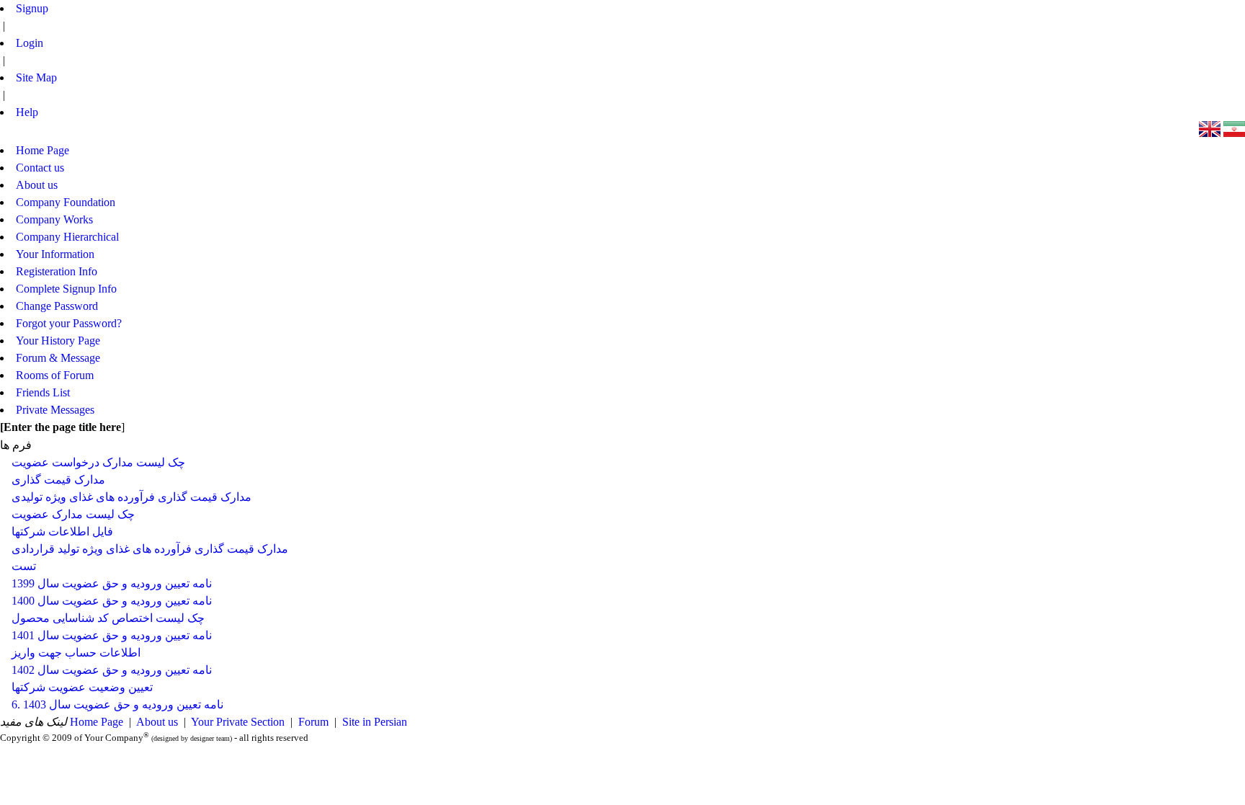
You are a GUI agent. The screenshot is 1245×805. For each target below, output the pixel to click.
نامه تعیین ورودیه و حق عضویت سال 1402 (112, 670)
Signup (32, 8)
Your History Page (58, 340)
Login (29, 43)
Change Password (57, 306)
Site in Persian (374, 722)
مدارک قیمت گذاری (58, 479)
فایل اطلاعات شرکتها (62, 531)
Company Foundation (65, 202)
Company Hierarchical (67, 237)
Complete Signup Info (66, 289)
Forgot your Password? (69, 323)
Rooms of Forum (55, 375)
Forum (313, 722)
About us (157, 722)
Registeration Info (56, 271)
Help (27, 112)
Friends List (43, 392)
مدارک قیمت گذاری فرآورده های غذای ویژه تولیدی (131, 497)
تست (24, 566)
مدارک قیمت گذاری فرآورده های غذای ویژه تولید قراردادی (150, 549)
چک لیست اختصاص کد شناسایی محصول (108, 618)
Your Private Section (238, 722)
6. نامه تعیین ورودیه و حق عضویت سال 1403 (117, 704)
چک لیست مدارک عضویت (73, 514)
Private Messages (55, 410)
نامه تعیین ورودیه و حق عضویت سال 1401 (112, 635)
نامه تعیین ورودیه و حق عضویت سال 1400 (112, 601)
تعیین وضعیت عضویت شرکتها (82, 687)
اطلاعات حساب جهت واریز (76, 652)
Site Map (36, 77)
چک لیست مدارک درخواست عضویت (98, 462)
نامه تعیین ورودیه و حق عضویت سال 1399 (112, 583)
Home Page (96, 722)
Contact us (40, 167)
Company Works (54, 219)
